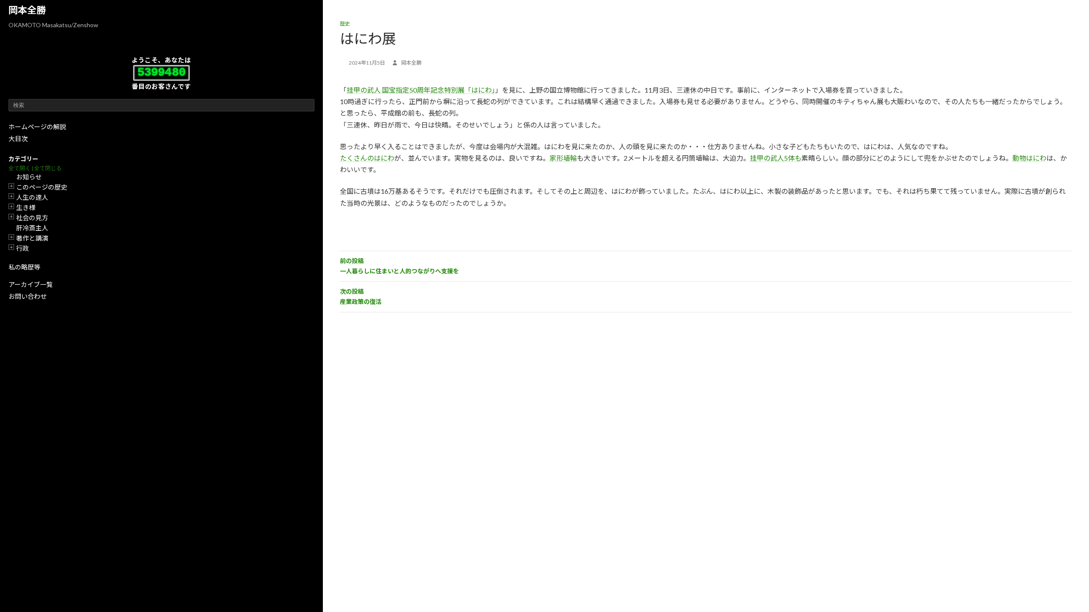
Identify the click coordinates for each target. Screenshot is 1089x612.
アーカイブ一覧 (31, 284)
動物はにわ (1029, 158)
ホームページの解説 (37, 126)
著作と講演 (32, 238)
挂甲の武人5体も (775, 158)
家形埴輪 (563, 158)
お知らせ (29, 177)
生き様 (25, 207)
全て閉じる (48, 168)
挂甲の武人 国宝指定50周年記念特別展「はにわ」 (421, 90)
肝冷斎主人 (32, 228)
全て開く (20, 168)
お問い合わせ (28, 296)
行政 (22, 248)
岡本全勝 (27, 10)
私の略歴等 (24, 267)
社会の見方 (32, 217)
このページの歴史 (41, 187)
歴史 (345, 23)
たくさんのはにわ (367, 158)
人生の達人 (32, 197)
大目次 (18, 138)
